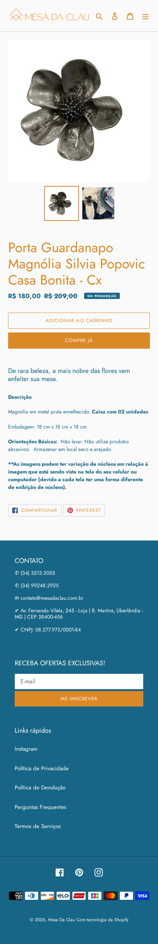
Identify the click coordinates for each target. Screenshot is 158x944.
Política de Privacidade (42, 768)
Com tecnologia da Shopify (102, 919)
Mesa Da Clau (61, 919)
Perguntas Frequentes (40, 807)
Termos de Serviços (38, 826)
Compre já (79, 340)
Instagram (26, 749)
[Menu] (145, 16)
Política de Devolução (40, 787)
